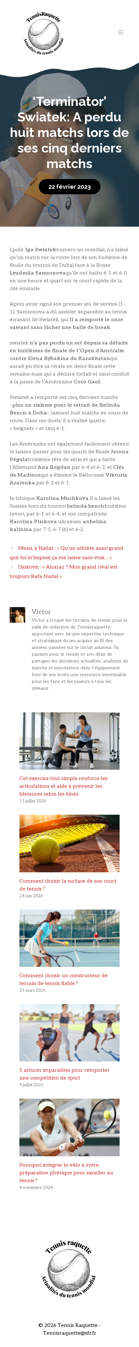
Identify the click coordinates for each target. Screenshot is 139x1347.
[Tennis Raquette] (44, 32)
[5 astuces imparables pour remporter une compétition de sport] (69, 1057)
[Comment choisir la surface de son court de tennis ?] (69, 868)
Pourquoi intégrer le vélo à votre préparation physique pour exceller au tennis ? (66, 1173)
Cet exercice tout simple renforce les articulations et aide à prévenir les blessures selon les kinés (63, 786)
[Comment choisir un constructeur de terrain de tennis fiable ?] (69, 963)
